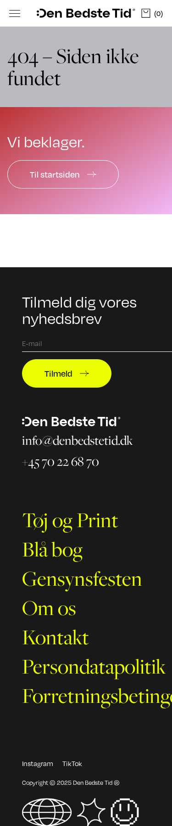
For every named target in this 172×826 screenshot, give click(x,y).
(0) (158, 13)
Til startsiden (55, 174)
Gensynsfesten (82, 578)
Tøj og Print (70, 520)
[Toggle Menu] (15, 13)
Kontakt (55, 637)
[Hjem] (86, 13)
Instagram (37, 763)
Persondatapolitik (94, 666)
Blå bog (52, 549)
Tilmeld (58, 373)
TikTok (72, 763)
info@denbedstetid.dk (77, 441)
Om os (49, 608)
